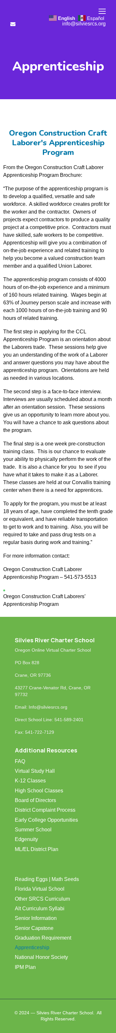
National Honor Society (41, 957)
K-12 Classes (30, 780)
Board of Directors (35, 800)
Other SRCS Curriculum (42, 899)
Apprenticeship (32, 947)
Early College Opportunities (46, 820)
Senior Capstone (34, 928)
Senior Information (36, 918)
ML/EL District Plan (36, 849)
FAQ (20, 761)
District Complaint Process (45, 810)
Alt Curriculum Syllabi (39, 908)
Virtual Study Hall (35, 771)
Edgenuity (26, 839)
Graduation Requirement (43, 938)
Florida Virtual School (39, 889)
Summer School (33, 829)
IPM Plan (25, 967)
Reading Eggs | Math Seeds (47, 879)
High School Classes (39, 790)
